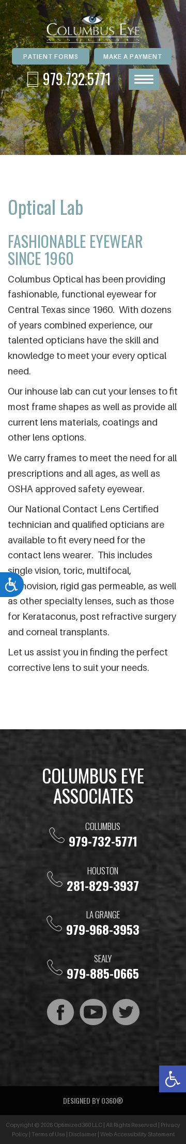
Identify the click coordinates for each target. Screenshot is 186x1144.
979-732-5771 (103, 841)
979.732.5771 (77, 78)
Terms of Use (48, 1134)
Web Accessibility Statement (137, 1134)
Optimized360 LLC (78, 1125)
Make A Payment (132, 56)
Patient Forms (51, 56)
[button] (172, 1078)
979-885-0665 (103, 973)
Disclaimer (83, 1134)
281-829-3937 (103, 885)
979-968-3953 (103, 929)
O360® (112, 1100)
